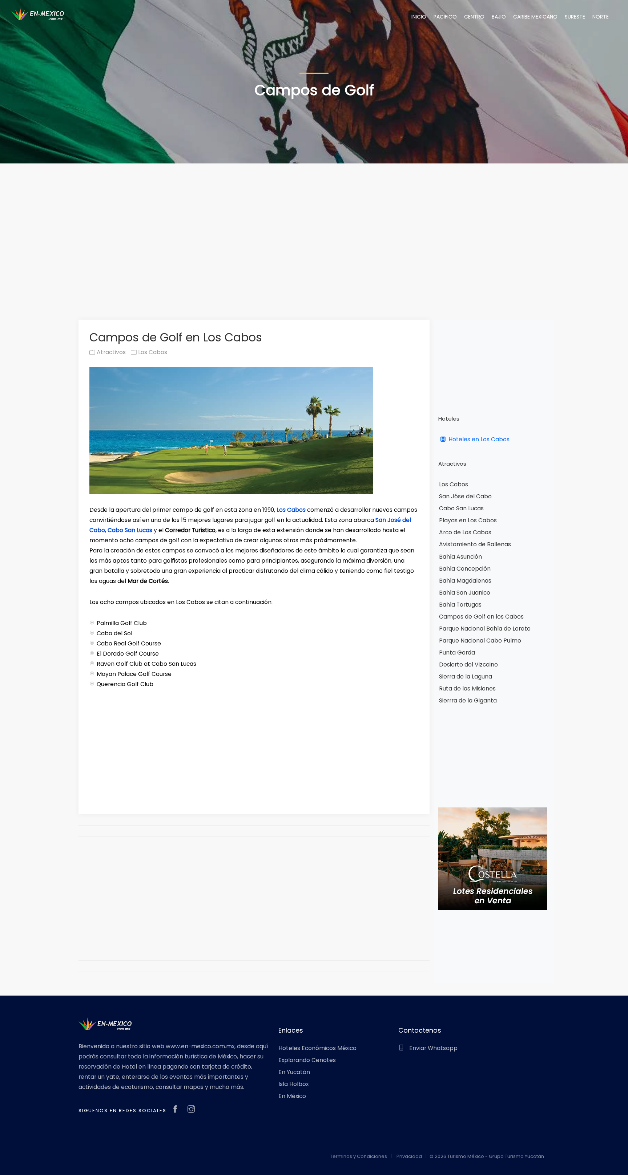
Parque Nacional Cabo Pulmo (480, 640)
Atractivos (110, 352)
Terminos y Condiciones (358, 1156)
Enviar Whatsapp (433, 1048)
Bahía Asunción (460, 556)
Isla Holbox (293, 1084)
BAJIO (499, 16)
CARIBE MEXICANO (535, 16)
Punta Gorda (457, 652)
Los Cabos (152, 352)
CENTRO (474, 16)
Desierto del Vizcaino (468, 664)
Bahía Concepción (465, 568)
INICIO (418, 16)
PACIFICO (445, 16)
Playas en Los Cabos (468, 520)
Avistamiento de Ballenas (475, 544)
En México (292, 1096)
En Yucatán (294, 1072)
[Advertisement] (314, 230)
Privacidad (409, 1156)
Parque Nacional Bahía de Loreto (485, 628)
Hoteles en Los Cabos (478, 439)
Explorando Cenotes (307, 1060)
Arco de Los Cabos (465, 532)
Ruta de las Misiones (467, 688)
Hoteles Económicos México (317, 1048)
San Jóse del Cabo (465, 496)
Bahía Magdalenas (465, 580)
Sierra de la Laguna (465, 676)
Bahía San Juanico (464, 592)
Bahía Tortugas (460, 604)
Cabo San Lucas (130, 530)
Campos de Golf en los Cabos (481, 616)
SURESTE (575, 16)
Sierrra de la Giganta (468, 700)
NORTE (600, 16)
